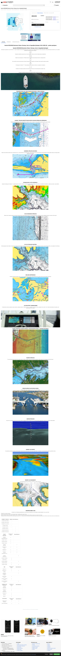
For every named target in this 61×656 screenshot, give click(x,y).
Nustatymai (46, 654)
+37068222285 (57, 1)
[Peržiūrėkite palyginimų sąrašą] (52, 2)
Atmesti (51, 654)
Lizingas (18, 643)
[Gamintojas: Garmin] (42, 15)
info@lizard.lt (57, 2)
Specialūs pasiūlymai (20, 648)
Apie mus (48, 643)
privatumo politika (33, 654)
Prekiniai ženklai (19, 649)
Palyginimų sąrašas (34, 648)
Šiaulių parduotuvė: (49, 18)
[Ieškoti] (44, 5)
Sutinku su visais (56, 654)
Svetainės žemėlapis (20, 650)
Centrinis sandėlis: (49, 19)
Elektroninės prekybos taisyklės (51, 648)
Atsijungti (33, 649)
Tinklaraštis (48, 650)
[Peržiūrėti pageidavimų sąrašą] (50, 2)
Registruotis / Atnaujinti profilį (36, 643)
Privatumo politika (49, 649)
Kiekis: (32, 22)
